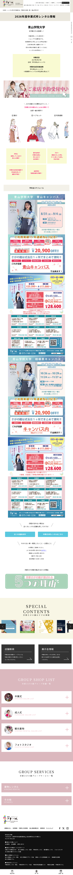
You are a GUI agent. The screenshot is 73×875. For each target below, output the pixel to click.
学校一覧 (46, 5)
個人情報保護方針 (34, 828)
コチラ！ (43, 550)
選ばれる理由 (26, 5)
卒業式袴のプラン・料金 (25, 864)
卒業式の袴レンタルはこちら (53, 534)
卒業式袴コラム (60, 864)
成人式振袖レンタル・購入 (12, 857)
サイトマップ (49, 828)
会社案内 (7, 844)
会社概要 (13, 844)
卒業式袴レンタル (37, 849)
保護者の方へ (7, 828)
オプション (42, 5)
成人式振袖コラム (9, 859)
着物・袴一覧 (31, 5)
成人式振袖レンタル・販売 (25, 849)
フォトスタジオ (58, 849)
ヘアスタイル (50, 5)
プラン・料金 (37, 5)
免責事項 (42, 828)
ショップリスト (56, 5)
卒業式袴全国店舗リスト (39, 864)
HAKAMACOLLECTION (19, 4)
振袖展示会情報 (56, 857)
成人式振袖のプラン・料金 (27, 857)
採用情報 (15, 828)
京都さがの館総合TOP (10, 849)
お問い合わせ (20, 844)
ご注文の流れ (62, 5)
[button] (3, 626)
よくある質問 (67, 5)
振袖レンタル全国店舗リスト (42, 857)
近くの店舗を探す (20, 534)
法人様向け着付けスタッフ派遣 (13, 851)
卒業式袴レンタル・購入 (11, 864)
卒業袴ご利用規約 (23, 828)
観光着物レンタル (48, 849)
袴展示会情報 (50, 864)
